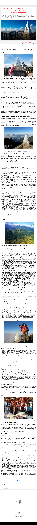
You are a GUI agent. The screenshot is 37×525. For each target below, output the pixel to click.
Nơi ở (18, 496)
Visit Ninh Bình (18, 502)
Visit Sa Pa (18, 504)
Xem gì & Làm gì (18, 493)
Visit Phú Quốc (18, 500)
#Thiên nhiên (6, 487)
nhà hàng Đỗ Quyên (30, 386)
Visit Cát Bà (19, 505)
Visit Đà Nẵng (18, 501)
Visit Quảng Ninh (18, 503)
